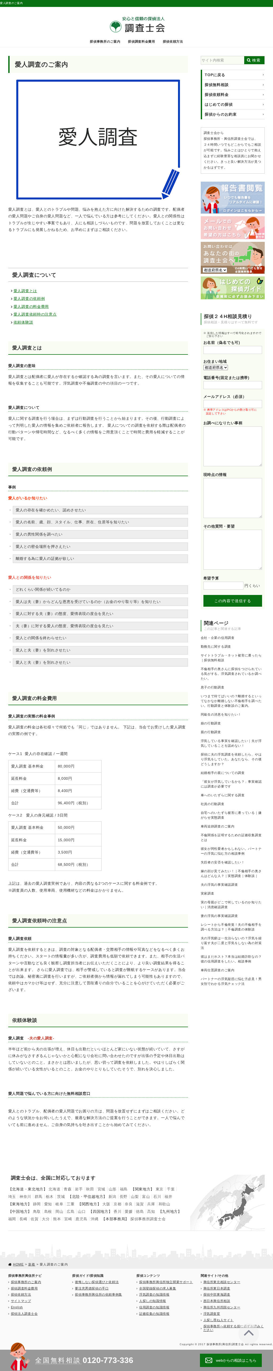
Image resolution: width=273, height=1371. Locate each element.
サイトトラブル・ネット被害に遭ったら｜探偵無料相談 (231, 658)
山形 (113, 1189)
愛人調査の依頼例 (29, 298)
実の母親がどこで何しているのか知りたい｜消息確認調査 (231, 904)
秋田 (90, 1189)
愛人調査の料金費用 (31, 306)
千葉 (171, 1189)
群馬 (38, 1196)
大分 (46, 1219)
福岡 (12, 1219)
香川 (117, 1211)
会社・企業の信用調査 (218, 638)
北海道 (54, 1189)
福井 (168, 1196)
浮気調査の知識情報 (154, 1294)
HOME (18, 1264)
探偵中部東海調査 (216, 1294)
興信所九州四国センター (221, 1307)
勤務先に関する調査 (216, 646)
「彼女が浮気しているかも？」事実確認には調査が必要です (231, 784)
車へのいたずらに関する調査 (223, 795)
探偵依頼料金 (217, 94)
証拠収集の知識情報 (154, 1314)
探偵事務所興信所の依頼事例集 (98, 1294)
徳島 (140, 1211)
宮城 (101, 1189)
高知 (151, 1211)
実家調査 (207, 893)
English (17, 1307)
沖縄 (94, 1219)
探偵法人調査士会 (24, 1314)
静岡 (37, 1204)
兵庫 (151, 1204)
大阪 (106, 1204)
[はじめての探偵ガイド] (233, 278)
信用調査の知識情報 (154, 1307)
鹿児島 (81, 1219)
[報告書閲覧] (233, 184)
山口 (82, 1211)
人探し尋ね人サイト (218, 1320)
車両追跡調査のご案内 (218, 826)
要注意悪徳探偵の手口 (92, 1288)
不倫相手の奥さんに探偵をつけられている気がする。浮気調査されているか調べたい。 (231, 673)
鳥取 (37, 1211)
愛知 (48, 1204)
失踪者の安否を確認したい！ (223, 862)
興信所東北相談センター (221, 1282)
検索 (256, 60)
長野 (123, 1196)
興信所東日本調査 (216, 1288)
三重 (70, 1204)
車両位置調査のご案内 (218, 970)
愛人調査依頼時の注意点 (35, 314)
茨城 (61, 1196)
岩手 (79, 1189)
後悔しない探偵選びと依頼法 (97, 1282)
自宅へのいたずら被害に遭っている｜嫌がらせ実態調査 (231, 815)
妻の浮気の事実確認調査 (219, 916)
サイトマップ (21, 1301)
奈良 (129, 1204)
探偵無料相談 (217, 85)
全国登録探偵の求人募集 (157, 1288)
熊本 (57, 1219)
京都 (117, 1204)
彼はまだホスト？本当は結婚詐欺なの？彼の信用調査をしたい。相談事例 (231, 959)
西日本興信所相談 (216, 1301)
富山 (146, 1196)
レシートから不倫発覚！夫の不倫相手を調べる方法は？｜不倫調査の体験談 (231, 927)
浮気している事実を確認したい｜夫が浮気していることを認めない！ (231, 743)
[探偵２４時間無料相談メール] (233, 218)
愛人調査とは (25, 291)
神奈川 (25, 1196)
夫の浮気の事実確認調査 (219, 885)
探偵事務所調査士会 (148, 1219)
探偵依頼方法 (173, 41)
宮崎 (68, 1219)
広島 (70, 1211)
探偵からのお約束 (221, 114)
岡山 (59, 1211)
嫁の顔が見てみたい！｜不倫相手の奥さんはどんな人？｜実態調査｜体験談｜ (231, 873)
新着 (31, 1264)
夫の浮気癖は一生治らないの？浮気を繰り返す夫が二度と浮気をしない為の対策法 (231, 943)
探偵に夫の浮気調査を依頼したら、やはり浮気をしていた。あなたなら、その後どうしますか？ (231, 759)
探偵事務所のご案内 (105, 41)
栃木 (50, 1196)
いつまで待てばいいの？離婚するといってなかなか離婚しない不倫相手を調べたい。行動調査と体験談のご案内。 (231, 701)
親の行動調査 (211, 732)
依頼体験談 (23, 322)
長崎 (23, 1219)
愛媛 (129, 1211)
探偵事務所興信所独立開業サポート (166, 1282)
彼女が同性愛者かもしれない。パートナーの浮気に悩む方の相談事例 (231, 851)
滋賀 (140, 1204)
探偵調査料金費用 (141, 41)
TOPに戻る (215, 75)
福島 (124, 1189)
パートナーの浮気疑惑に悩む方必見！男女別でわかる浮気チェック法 (231, 981)
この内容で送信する (232, 601)
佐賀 (34, 1219)
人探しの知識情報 (152, 1301)
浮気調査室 (211, 1314)
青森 (67, 1189)
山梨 (135, 1196)
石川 (157, 1196)
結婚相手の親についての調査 (223, 773)
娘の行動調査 (211, 723)
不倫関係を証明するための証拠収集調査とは (231, 837)
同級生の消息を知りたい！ (221, 714)
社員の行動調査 (212, 804)
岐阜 (59, 1204)
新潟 (112, 1196)
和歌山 (164, 1204)
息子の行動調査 (212, 687)
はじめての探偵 (219, 104)
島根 (48, 1211)
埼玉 (12, 1196)
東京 (159, 1189)
